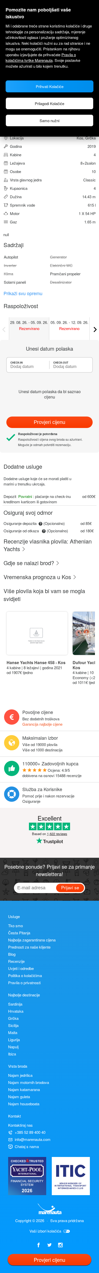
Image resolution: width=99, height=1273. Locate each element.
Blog (11, 954)
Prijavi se (70, 887)
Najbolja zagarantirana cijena (32, 939)
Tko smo (15, 925)
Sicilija (13, 1025)
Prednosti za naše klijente (29, 947)
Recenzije (16, 961)
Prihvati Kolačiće (49, 86)
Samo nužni (49, 120)
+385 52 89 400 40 (30, 1132)
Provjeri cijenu (49, 422)
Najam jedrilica (20, 1075)
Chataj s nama (27, 1146)
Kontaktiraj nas (20, 1125)
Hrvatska (15, 1011)
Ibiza (12, 1053)
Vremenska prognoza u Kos (38, 577)
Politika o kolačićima (25, 975)
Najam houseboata (23, 1103)
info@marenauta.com (33, 1139)
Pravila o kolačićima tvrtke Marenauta (41, 57)
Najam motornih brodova (28, 1082)
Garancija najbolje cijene (42, 724)
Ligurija (14, 1039)
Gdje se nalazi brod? (30, 563)
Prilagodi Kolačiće (49, 103)
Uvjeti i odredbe (21, 968)
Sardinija (15, 1004)
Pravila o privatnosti (24, 982)
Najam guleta (19, 1096)
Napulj (13, 1046)
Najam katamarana (24, 1089)
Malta (12, 1032)
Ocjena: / (51, 772)
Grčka (13, 1018)
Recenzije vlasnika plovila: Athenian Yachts (48, 545)
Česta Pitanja (19, 932)
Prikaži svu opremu (23, 293)
